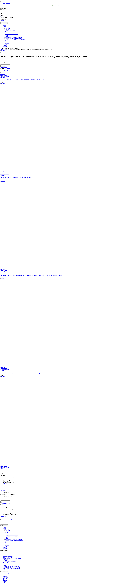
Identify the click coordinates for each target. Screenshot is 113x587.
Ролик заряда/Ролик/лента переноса (13, 539)
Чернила (7, 545)
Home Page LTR (6, 573)
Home (1, 49)
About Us (5, 578)
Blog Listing (5, 577)
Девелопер (7, 533)
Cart (3, 579)
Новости (2, 490)
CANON (2, 77)
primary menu (5, 521)
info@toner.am (6, 483)
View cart (2, 20)
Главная (4, 527)
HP (1, 468)
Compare (2, 76)
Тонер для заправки (9, 542)
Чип (5, 49)
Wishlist (4, 582)
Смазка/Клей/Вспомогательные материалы (15, 541)
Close (1, 498)
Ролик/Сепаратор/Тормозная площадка (14, 540)
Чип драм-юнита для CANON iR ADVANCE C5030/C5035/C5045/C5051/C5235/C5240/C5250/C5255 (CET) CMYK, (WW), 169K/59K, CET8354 (31, 275)
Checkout (2, 21)
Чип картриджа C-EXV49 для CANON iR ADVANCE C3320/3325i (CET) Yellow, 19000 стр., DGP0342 (22, 373)
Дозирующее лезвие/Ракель (11, 535)
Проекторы (7, 531)
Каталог (4, 528)
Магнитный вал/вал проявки (11, 536)
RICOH (7, 49)
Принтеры (7, 530)
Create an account (4, 516)
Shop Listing (5, 576)
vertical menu (5, 522)
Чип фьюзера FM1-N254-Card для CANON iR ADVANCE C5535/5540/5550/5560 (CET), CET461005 (22, 79)
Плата (6, 537)
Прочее (6, 538)
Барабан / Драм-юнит (10, 532)
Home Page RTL (6, 574)
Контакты (5, 548)
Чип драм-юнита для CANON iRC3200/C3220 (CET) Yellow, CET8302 (15, 177)
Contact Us (5, 581)
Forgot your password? (5, 503)
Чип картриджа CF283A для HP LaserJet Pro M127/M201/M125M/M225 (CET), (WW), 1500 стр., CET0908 (23, 471)
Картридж (7, 529)
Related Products (6, 70)
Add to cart (3, 66)
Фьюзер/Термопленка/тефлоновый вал (14, 544)
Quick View (2, 74)
